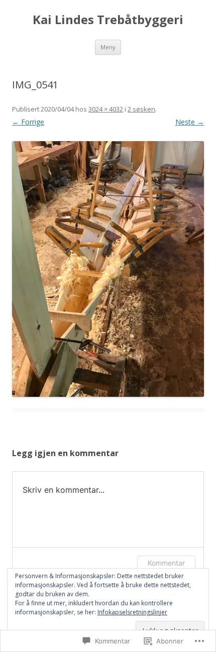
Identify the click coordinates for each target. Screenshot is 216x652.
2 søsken (141, 109)
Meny (108, 47)
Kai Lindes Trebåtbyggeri (108, 20)
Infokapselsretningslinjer (132, 612)
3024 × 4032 (105, 109)
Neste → (189, 122)
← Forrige (28, 122)
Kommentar (166, 563)
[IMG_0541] (108, 269)
